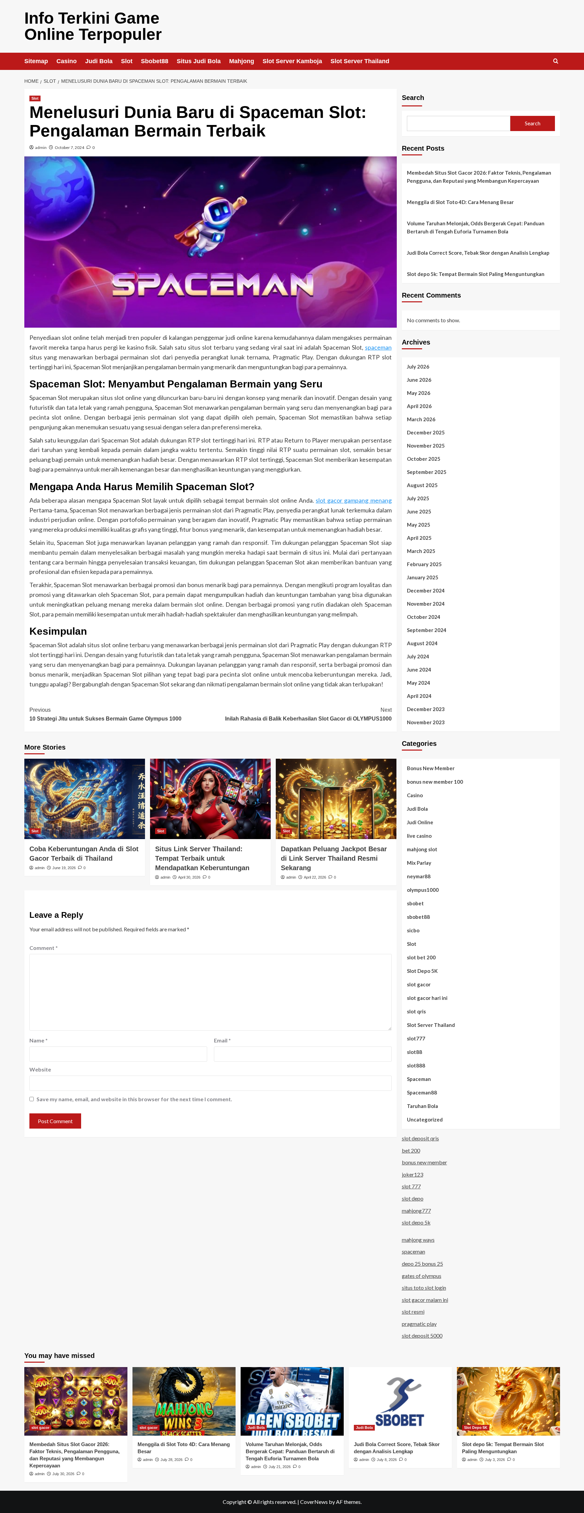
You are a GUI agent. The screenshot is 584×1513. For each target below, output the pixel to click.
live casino (419, 836)
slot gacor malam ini (425, 1299)
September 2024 (426, 630)
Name (38, 1040)
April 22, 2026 (315, 877)
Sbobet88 (154, 61)
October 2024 (423, 617)
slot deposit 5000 (422, 1335)
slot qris (416, 1011)
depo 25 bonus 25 (422, 1263)
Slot (126, 61)
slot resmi (413, 1311)
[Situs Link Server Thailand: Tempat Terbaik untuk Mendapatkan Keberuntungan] (210, 799)
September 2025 (426, 472)
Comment (43, 947)
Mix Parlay (419, 863)
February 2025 (424, 564)
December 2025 (426, 432)
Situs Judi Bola (199, 61)
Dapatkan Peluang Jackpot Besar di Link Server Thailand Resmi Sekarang (334, 858)
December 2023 (426, 709)
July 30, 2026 (63, 1474)
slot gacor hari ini (427, 998)
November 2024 (426, 604)
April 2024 (419, 696)
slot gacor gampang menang (353, 500)
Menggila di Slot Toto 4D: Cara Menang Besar (460, 202)
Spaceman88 (422, 1092)
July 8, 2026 (387, 1460)
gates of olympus (421, 1275)
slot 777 (411, 1186)
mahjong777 (416, 1210)
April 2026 (419, 406)
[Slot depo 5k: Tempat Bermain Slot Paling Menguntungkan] (508, 1401)
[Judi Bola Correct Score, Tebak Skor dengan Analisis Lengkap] (400, 1401)
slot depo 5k (416, 1222)
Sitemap (36, 61)
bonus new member (424, 1162)
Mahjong (241, 61)
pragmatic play (419, 1323)
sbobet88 (418, 917)
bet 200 (411, 1150)
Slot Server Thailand (360, 61)
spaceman (378, 347)
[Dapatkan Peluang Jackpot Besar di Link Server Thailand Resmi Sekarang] (336, 799)
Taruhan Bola (422, 1106)
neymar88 (419, 876)
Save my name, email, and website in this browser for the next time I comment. (134, 1099)
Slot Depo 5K (422, 971)
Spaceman (419, 1079)
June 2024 (419, 669)
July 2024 (418, 656)
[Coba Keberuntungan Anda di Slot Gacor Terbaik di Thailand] (84, 799)
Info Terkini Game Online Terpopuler (93, 26)
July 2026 (418, 366)
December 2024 (426, 590)
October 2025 (423, 459)
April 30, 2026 (189, 877)
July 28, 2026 (171, 1460)
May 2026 (418, 393)
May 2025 (418, 525)
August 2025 (422, 485)
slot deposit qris (420, 1138)
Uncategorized (425, 1119)
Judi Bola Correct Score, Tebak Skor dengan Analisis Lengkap (478, 253)
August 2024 (422, 643)
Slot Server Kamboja (292, 61)
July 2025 (418, 498)
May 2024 (418, 683)
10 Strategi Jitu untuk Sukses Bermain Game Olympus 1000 (105, 714)
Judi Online (420, 822)
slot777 (416, 1038)
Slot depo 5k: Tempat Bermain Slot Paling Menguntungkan (475, 274)
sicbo (413, 930)
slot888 (416, 1065)
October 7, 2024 (69, 147)
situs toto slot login (424, 1287)
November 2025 (426, 446)
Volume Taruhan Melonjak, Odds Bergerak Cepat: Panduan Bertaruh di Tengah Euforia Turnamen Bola (475, 227)
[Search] (556, 61)
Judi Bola (99, 61)
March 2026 (421, 419)
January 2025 (422, 577)
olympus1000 (423, 890)
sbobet (415, 903)
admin (41, 147)
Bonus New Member (431, 768)
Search (413, 97)
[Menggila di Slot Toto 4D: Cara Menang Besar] (184, 1401)
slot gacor (419, 984)
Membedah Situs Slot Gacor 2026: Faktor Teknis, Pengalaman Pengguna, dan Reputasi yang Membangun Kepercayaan (479, 177)
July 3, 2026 (495, 1460)
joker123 (412, 1174)
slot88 (414, 1052)
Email (222, 1040)
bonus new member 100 (435, 782)
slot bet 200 (421, 957)
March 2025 (421, 551)
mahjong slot (422, 849)
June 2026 (419, 380)
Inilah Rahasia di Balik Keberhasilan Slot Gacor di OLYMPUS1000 (308, 714)
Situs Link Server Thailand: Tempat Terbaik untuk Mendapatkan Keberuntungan (202, 858)
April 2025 (419, 538)
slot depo (412, 1198)
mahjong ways (418, 1239)
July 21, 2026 (280, 1467)
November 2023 (426, 722)
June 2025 (419, 511)
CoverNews (314, 1501)
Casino (66, 61)
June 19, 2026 (64, 868)
